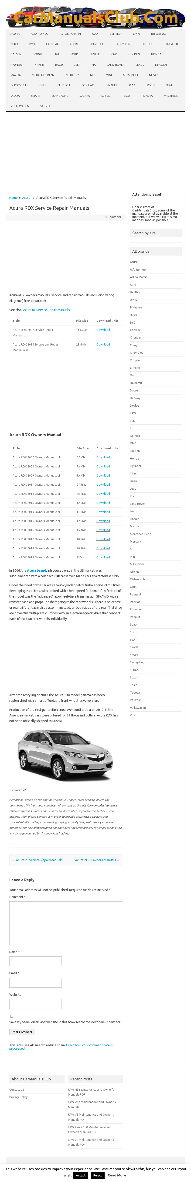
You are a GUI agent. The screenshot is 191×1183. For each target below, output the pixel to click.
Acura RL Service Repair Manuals (46, 310)
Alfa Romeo (39, 33)
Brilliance (158, 33)
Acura (15, 33)
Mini (109, 74)
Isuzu (59, 64)
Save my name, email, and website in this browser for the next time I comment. (65, 1022)
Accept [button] (80, 1175)
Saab (131, 85)
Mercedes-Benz (43, 74)
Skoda (15, 95)
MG (92, 74)
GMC (114, 54)
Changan (136, 337)
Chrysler (123, 43)
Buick (14, 43)
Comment (17, 897)
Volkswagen (19, 105)
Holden (134, 54)
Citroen (147, 43)
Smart (36, 95)
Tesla (126, 95)
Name (14, 952)
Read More (117, 1175)
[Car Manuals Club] (95, 27)
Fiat (56, 54)
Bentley (116, 33)
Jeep (77, 64)
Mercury (72, 74)
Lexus (140, 64)
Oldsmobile (19, 85)
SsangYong (60, 95)
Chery (74, 43)
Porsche (135, 609)
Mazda (15, 74)
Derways (136, 398)
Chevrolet (98, 43)
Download (103, 329)
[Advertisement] (95, 150)
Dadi (133, 375)
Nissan (154, 74)
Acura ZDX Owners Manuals (97, 860)
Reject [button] (97, 1175)
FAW (133, 413)
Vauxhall (171, 95)
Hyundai (16, 64)
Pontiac (88, 85)
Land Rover (116, 64)
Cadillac (52, 43)
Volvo (45, 105)
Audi (95, 33)
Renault (111, 85)
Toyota (147, 95)
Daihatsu (171, 43)
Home (13, 198)
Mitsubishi (130, 74)
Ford (74, 54)
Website (15, 994)
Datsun (15, 54)
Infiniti (39, 64)
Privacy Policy (18, 1097)
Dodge (38, 54)
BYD (32, 43)
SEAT (169, 85)
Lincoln (161, 64)
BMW (136, 33)
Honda (156, 54)
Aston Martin (70, 33)
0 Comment (113, 217)
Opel (42, 85)
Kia (94, 64)
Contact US (16, 1089)
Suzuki (106, 95)
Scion (151, 85)
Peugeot (64, 85)
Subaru (84, 95)
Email (14, 973)
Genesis (94, 54)
